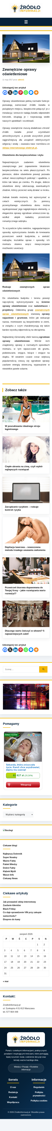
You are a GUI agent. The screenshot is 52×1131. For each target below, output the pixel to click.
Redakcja (13, 1092)
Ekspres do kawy (11, 919)
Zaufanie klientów (12, 905)
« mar (6, 981)
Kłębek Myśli (9, 871)
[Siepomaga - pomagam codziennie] (23, 790)
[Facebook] (5, 92)
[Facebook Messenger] (31, 92)
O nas (13, 1087)
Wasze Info (8, 875)
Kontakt (13, 1097)
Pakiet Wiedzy (10, 864)
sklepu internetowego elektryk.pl (19, 148)
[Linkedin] (15, 92)
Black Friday (9, 909)
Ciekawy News (10, 878)
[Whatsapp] (25, 92)
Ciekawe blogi (10, 845)
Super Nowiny (10, 857)
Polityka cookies (39, 1101)
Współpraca (13, 1102)
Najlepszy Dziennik (12, 854)
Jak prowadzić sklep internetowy (19, 902)
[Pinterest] (20, 92)
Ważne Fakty (9, 861)
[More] (36, 92)
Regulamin (38, 1087)
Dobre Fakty (9, 868)
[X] (10, 92)
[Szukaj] (43, 669)
